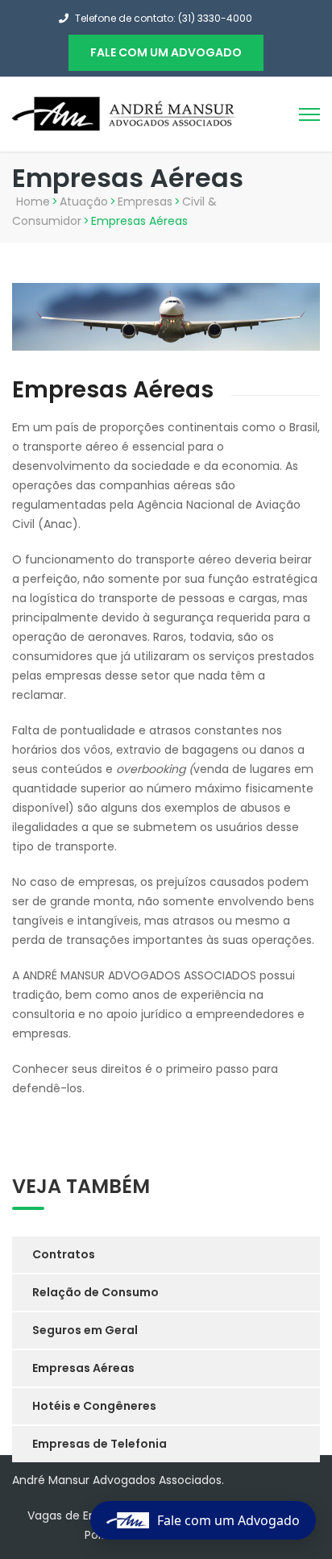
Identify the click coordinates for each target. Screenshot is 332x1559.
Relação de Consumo (95, 1292)
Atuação (84, 201)
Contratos (63, 1254)
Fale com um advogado (166, 52)
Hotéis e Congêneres (94, 1406)
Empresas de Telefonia (99, 1444)
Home (33, 201)
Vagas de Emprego (80, 1515)
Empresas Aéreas (83, 1368)
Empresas (145, 201)
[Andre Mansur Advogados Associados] (125, 113)
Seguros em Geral (85, 1330)
